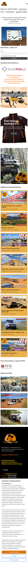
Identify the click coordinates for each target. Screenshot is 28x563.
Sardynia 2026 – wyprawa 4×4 (9, 353)
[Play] (14, 384)
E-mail (2, 51)
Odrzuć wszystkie (14, 559)
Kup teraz (14, 133)
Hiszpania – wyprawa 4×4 (8, 227)
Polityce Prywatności (13, 548)
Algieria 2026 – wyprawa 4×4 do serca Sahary (13, 269)
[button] (11, 106)
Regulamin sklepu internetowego (11, 464)
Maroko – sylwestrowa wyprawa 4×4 (11, 289)
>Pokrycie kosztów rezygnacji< (14, 79)
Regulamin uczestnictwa (9, 462)
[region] (14, 521)
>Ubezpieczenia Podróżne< (14, 75)
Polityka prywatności (8, 460)
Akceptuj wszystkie (14, 552)
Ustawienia (14, 556)
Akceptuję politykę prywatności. (9, 55)
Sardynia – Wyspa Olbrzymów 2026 (10, 248)
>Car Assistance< (14, 77)
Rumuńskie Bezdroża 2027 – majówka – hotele (13, 332)
